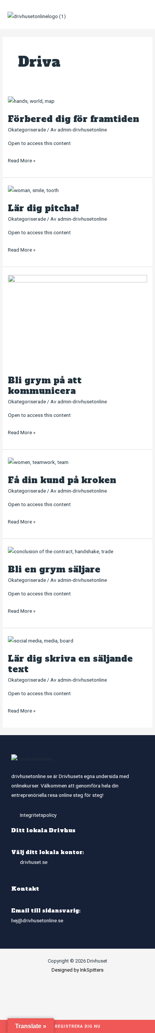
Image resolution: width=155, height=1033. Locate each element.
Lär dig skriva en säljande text (70, 664)
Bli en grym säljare (54, 569)
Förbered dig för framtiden (73, 119)
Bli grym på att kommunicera (45, 385)
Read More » (21, 159)
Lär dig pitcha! (43, 208)
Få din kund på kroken (62, 480)
